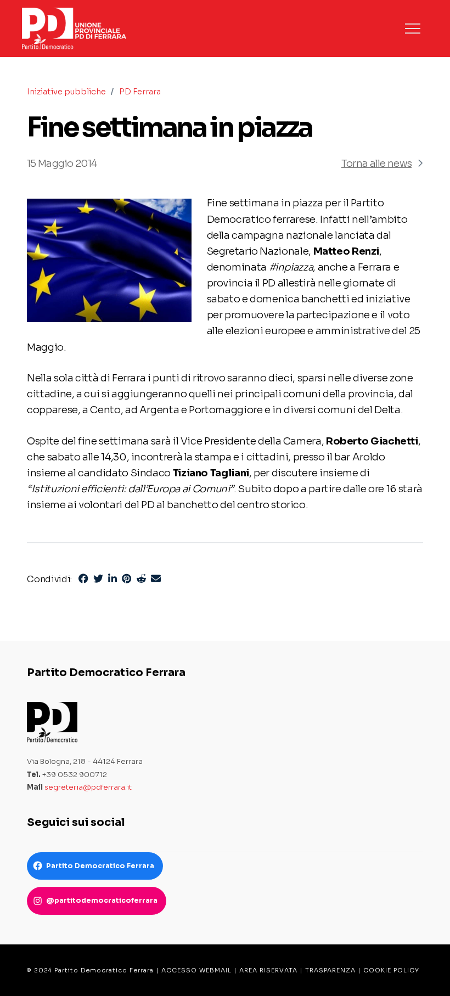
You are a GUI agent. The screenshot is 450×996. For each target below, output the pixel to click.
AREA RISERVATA (268, 970)
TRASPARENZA (330, 970)
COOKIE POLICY (391, 970)
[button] (412, 28)
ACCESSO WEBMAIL (196, 970)
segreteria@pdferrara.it (88, 787)
